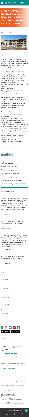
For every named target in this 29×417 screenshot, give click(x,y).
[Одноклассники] (4, 155)
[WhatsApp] (10, 155)
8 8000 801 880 (11, 354)
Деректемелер (5, 313)
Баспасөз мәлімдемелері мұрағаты (13, 184)
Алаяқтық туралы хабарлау (8, 368)
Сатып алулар (5, 297)
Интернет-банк (5, 284)
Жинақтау (3, 381)
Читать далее (5, 214)
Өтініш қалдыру (5, 359)
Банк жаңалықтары (8, 170)
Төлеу (2, 385)
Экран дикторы (5, 304)
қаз (22, 2)
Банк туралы (4, 272)
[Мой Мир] (6, 155)
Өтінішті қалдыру (13, 2)
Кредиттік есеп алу (6, 291)
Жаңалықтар (4, 275)
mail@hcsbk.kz (5, 362)
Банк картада (8, 339)
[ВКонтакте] (2, 155)
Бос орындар (4, 279)
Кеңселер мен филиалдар (8, 316)
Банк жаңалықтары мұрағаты (12, 180)
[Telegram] (12, 155)
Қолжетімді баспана (21, 381)
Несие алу (11, 381)
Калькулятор (4, 288)
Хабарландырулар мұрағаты (11, 177)
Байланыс (4, 310)
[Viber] (8, 155)
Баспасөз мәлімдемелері (10, 173)
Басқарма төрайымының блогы (15, 385)
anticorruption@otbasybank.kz (15, 403)
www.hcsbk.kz (5, 129)
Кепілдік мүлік (5, 300)
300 (6, 350)
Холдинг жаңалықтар (9, 166)
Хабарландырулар (7, 163)
